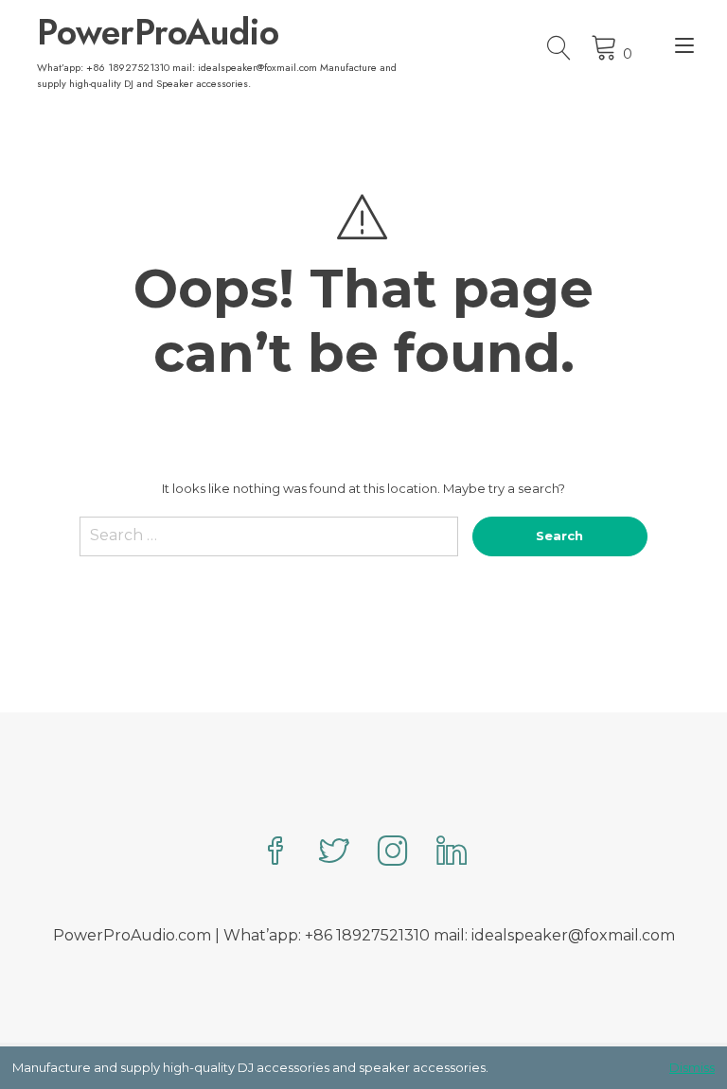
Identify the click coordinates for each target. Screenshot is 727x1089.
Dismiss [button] (692, 1067)
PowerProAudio (158, 32)
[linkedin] (451, 852)
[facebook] (275, 852)
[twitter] (334, 852)
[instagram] (393, 852)
